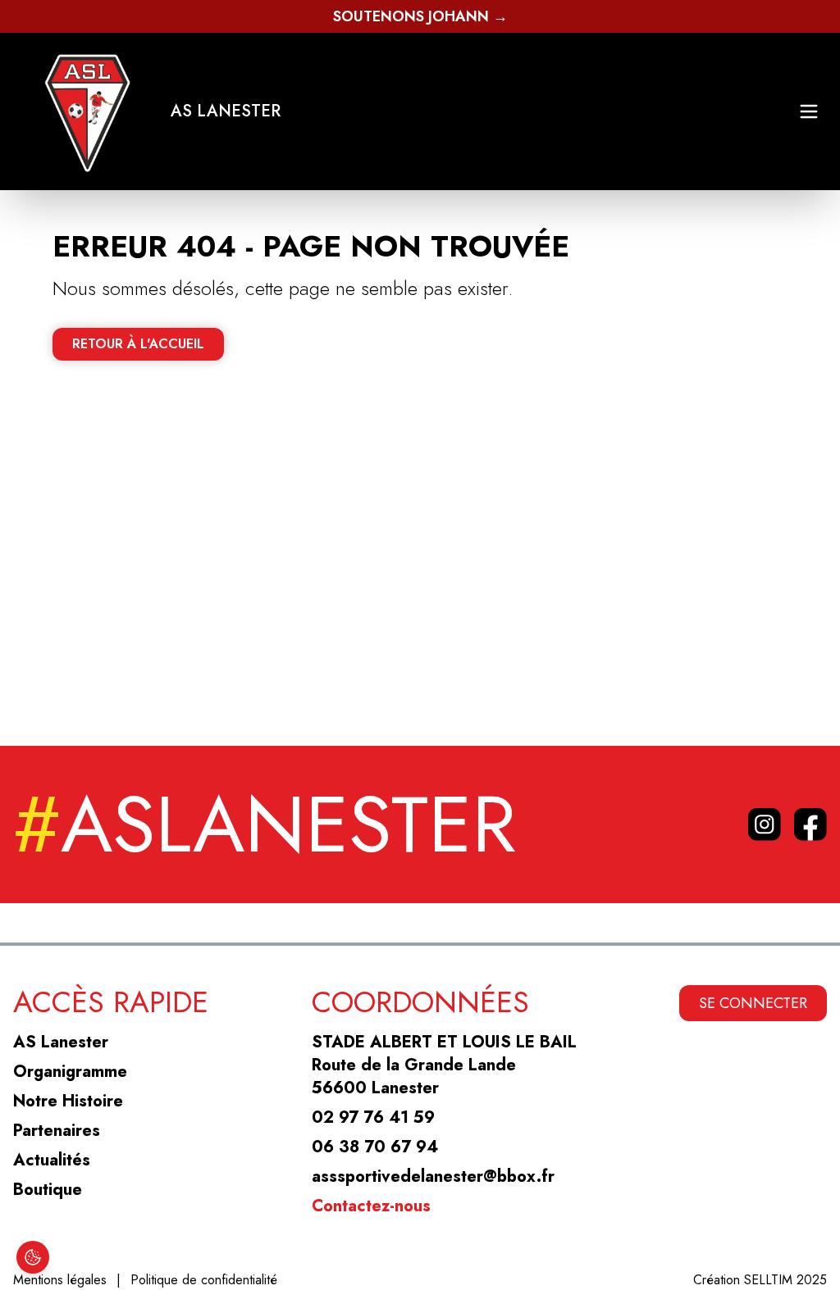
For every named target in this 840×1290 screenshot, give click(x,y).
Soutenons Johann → (420, 16)
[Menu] (808, 111)
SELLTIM (768, 1279)
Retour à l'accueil (138, 343)
